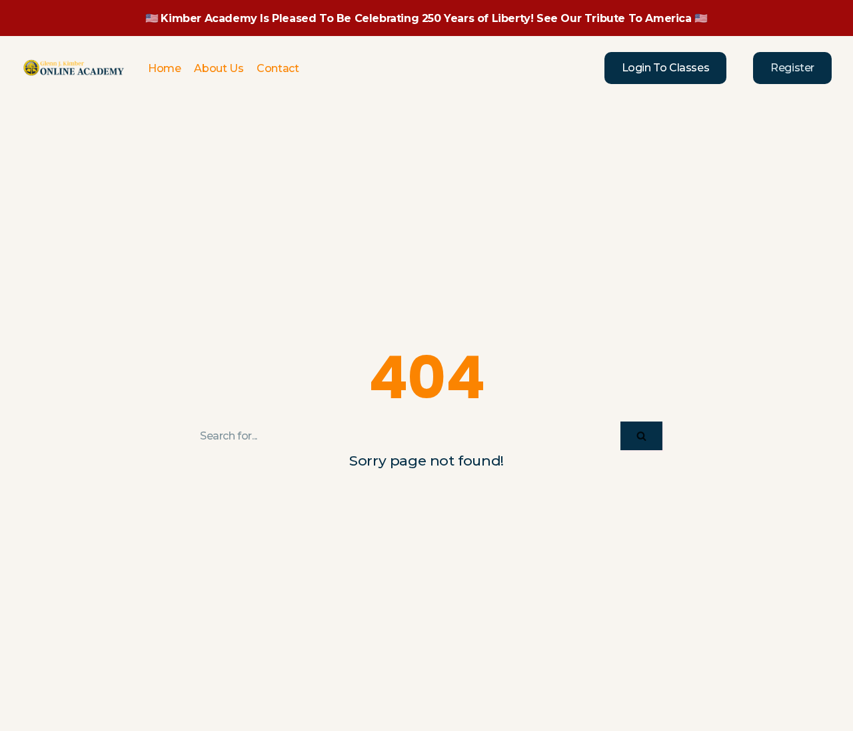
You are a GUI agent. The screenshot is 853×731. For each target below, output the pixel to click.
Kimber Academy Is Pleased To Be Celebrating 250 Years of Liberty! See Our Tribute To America (426, 18)
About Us (218, 68)
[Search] (641, 436)
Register (792, 67)
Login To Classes (666, 67)
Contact (278, 68)
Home (164, 68)
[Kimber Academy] (74, 68)
